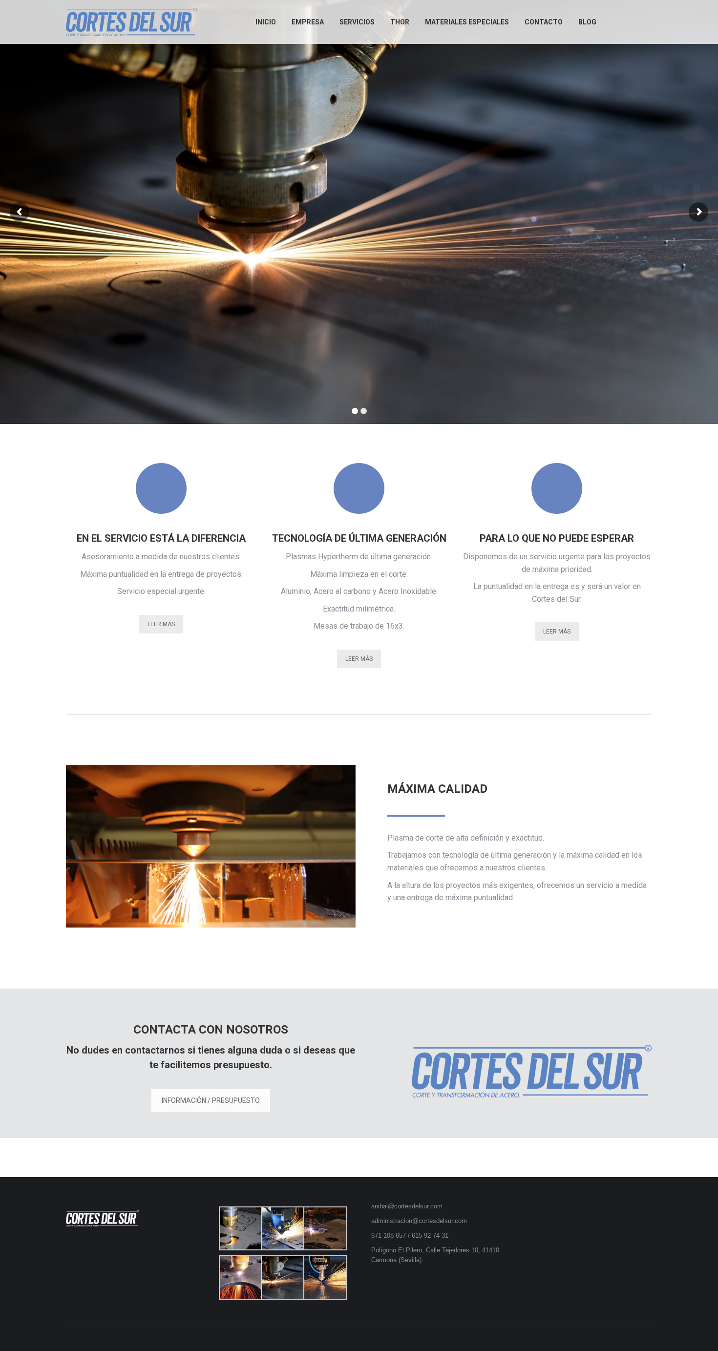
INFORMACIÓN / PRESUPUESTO (211, 1100)
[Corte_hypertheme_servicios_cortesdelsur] (240, 1228)
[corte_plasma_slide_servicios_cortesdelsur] (240, 1277)
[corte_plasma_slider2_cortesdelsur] (324, 1277)
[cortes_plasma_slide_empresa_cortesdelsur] (324, 1228)
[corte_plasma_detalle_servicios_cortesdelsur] (282, 1277)
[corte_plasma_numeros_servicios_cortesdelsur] (282, 1228)
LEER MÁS (161, 624)
